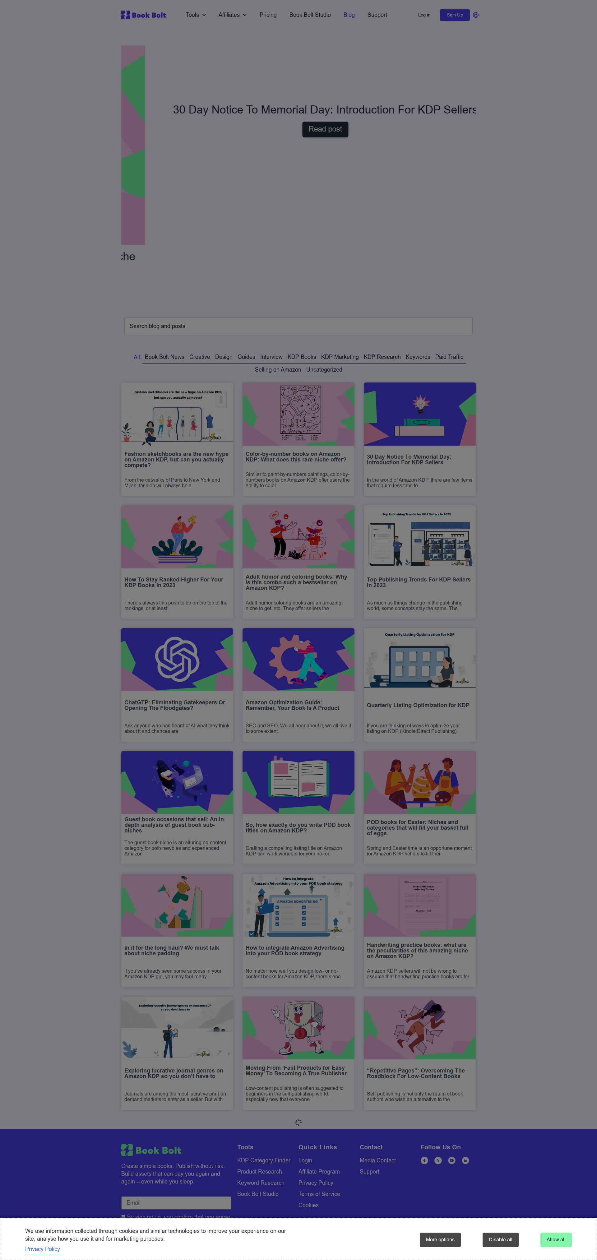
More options (440, 1239)
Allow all (556, 1239)
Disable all (500, 1239)
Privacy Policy (42, 1249)
